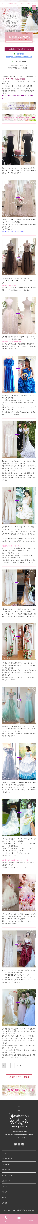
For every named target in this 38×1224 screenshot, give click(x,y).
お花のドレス (6, 1181)
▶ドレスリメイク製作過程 (10, 95)
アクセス (4, 1192)
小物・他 (4, 1186)
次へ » (18, 1065)
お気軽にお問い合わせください (20, 49)
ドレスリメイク (7, 1158)
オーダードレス (7, 1175)
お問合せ (4, 1203)
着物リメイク (6, 1170)
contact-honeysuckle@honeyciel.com (20, 1134)
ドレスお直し (6, 1164)
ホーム (4, 1153)
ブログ (4, 1197)
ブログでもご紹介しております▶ (13, 231)
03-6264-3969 (20, 61)
